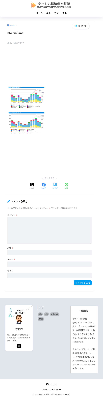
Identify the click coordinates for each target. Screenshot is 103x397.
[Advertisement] (49, 66)
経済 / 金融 (54, 314)
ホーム (39, 13)
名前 (10, 248)
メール (11, 259)
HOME (53, 384)
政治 (57, 13)
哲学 (65, 13)
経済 (48, 13)
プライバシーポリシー (51, 389)
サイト (10, 271)
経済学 (41, 319)
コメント (12, 215)
